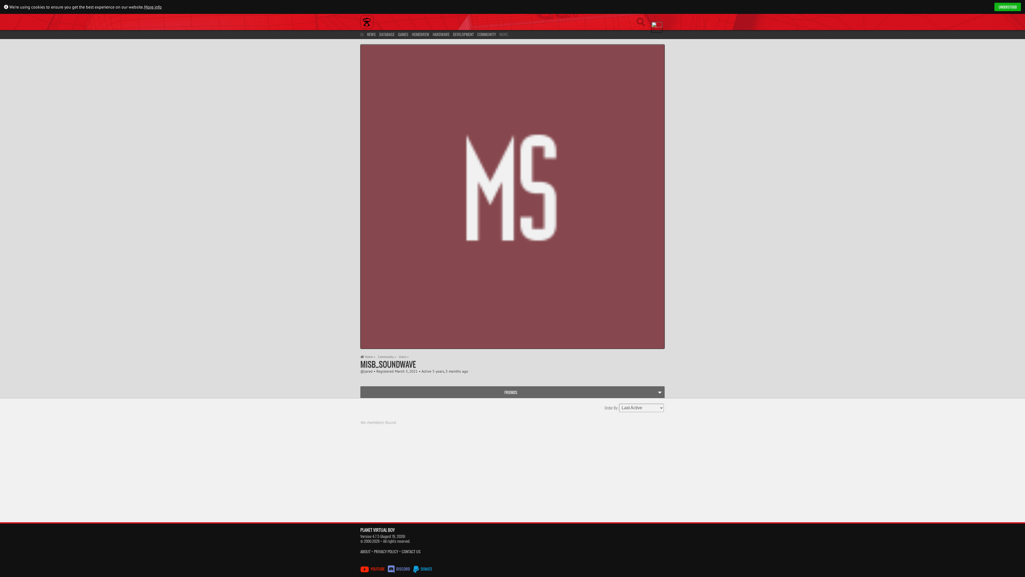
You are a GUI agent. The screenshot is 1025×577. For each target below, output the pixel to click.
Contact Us (411, 551)
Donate (426, 569)
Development (463, 34)
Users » (404, 357)
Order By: (611, 407)
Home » (369, 357)
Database (387, 34)
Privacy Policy (386, 551)
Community (486, 34)
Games (403, 34)
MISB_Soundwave (388, 364)
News (371, 34)
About (365, 551)
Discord (403, 569)
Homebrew (420, 34)
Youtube (377, 569)
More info (153, 7)
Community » (387, 357)
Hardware (441, 34)
